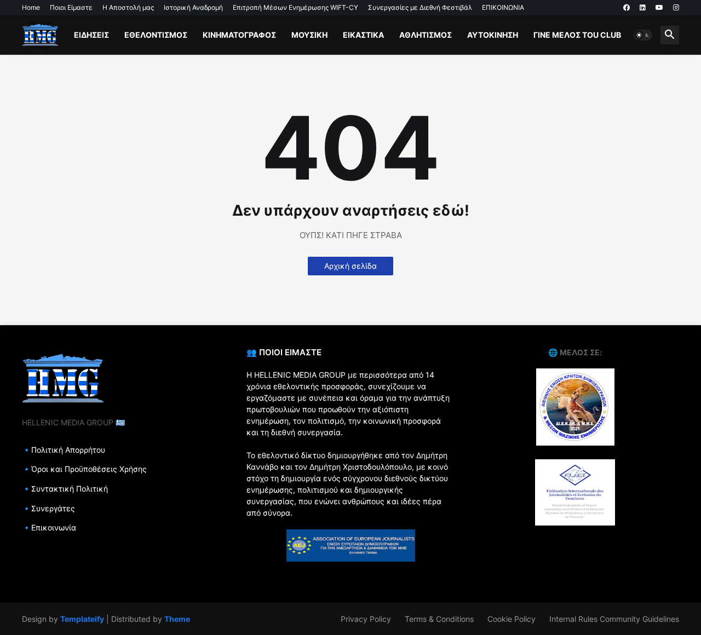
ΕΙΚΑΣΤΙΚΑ (363, 34)
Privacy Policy (366, 619)
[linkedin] (643, 7)
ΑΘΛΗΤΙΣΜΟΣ (425, 34)
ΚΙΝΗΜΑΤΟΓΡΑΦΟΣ (239, 34)
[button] (643, 35)
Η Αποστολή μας (128, 7)
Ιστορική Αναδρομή (193, 7)
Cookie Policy (511, 619)
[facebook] (626, 7)
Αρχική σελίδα (350, 265)
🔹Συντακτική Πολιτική (65, 488)
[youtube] (659, 7)
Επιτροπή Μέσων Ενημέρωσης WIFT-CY (295, 7)
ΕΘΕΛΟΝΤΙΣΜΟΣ (155, 34)
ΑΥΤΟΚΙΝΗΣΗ (492, 34)
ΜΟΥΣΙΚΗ (309, 34)
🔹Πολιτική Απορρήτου (63, 449)
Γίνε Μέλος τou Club (577, 34)
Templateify (82, 619)
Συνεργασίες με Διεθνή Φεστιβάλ (420, 7)
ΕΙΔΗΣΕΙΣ (91, 34)
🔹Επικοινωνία (49, 527)
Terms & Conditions (439, 619)
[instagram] (676, 7)
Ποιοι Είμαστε (71, 7)
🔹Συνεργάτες (48, 508)
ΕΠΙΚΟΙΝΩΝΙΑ (503, 7)
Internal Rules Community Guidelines (614, 619)
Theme (177, 619)
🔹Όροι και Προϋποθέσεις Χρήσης (84, 469)
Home (31, 7)
